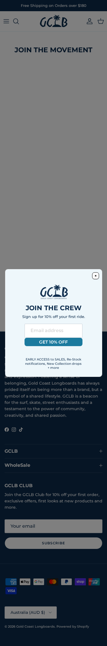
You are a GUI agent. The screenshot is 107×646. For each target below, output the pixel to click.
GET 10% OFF (53, 342)
